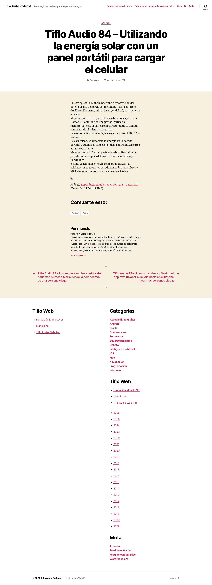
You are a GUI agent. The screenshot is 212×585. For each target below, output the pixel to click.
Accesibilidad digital (122, 319)
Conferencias (118, 332)
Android (115, 323)
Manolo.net (42, 325)
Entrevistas (117, 336)
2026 (116, 412)
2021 (116, 444)
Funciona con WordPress (77, 578)
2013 (116, 494)
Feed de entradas (120, 550)
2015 (116, 482)
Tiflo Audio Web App (48, 332)
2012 (116, 501)
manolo (97, 80)
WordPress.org (119, 558)
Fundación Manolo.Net (49, 319)
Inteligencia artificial (122, 349)
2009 (116, 520)
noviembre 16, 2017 (116, 80)
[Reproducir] (106, 178)
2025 (116, 419)
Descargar (132, 184)
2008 (116, 526)
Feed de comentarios (123, 554)
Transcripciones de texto (119, 6)
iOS (112, 353)
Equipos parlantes (121, 340)
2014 (116, 488)
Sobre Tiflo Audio (185, 6)
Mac (112, 357)
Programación (118, 366)
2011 (116, 507)
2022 (116, 438)
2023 (116, 431)
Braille (114, 328)
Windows (115, 370)
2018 (116, 463)
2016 (116, 475)
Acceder (115, 546)
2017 (116, 469)
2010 (116, 513)
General (106, 23)
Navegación (117, 361)
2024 (116, 425)
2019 (116, 456)
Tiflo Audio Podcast (18, 6)
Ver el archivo (78, 255)
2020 (116, 450)
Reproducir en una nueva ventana (102, 184)
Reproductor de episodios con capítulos (154, 6)
